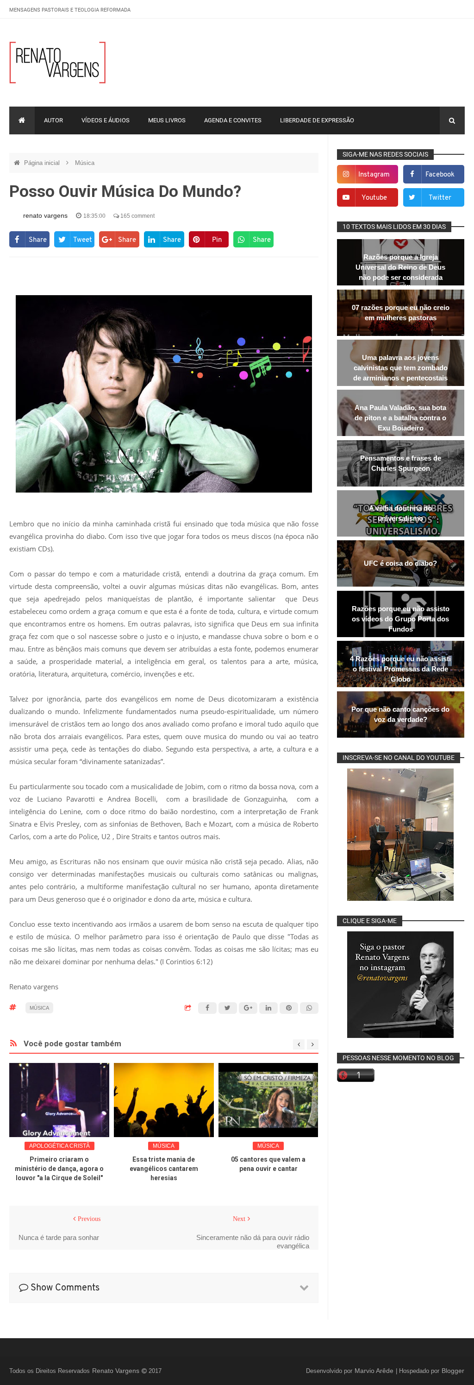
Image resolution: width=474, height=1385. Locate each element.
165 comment (137, 216)
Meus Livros (167, 120)
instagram (374, 174)
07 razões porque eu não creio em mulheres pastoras (400, 313)
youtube (374, 198)
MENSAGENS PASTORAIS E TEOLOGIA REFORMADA (70, 10)
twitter (440, 198)
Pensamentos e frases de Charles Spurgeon (400, 463)
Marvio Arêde (375, 1370)
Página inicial (43, 162)
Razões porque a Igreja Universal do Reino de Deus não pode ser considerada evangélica (400, 272)
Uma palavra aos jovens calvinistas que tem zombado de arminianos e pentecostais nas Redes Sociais (400, 373)
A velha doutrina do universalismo (400, 513)
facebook (440, 174)
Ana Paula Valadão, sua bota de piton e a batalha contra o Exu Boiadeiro (400, 418)
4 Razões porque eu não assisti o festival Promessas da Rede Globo (400, 669)
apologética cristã (59, 1146)
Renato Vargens (116, 1370)
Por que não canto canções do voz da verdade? (400, 714)
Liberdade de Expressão (317, 120)
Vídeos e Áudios (105, 120)
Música (84, 162)
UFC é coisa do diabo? (400, 563)
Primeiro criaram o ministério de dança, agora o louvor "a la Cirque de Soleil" (59, 1169)
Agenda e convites (233, 120)
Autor (53, 120)
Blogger (453, 1370)
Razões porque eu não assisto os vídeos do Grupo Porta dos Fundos (400, 619)
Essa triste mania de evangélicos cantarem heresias (164, 1169)
